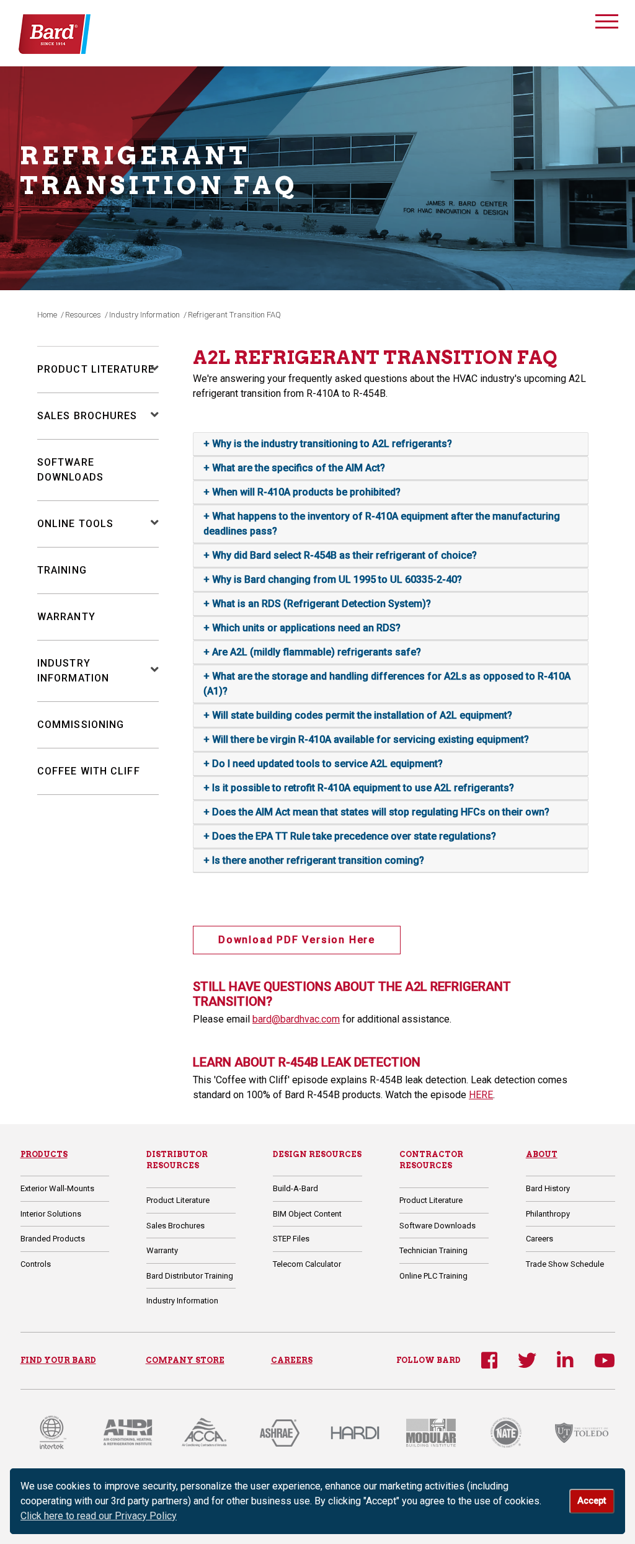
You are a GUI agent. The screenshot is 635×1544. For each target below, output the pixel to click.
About (541, 1154)
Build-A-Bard (295, 1188)
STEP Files (291, 1238)
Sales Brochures (87, 416)
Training (62, 570)
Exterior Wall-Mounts (57, 1188)
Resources (83, 314)
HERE (481, 1095)
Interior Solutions (50, 1213)
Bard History (548, 1188)
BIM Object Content (307, 1213)
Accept (591, 1501)
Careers (539, 1238)
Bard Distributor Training (189, 1275)
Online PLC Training (433, 1275)
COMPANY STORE (185, 1360)
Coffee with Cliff (88, 771)
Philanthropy (548, 1213)
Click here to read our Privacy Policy (98, 1516)
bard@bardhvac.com (296, 1019)
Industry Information (144, 314)
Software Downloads (437, 1225)
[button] (148, 369)
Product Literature (95, 369)
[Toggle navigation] (606, 23)
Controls (35, 1264)
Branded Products (52, 1238)
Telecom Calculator (307, 1264)
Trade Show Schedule (565, 1264)
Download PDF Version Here (296, 940)
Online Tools (75, 524)
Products (44, 1154)
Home (47, 314)
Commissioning (80, 724)
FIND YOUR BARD (58, 1360)
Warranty (66, 617)
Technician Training (433, 1250)
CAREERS (292, 1360)
